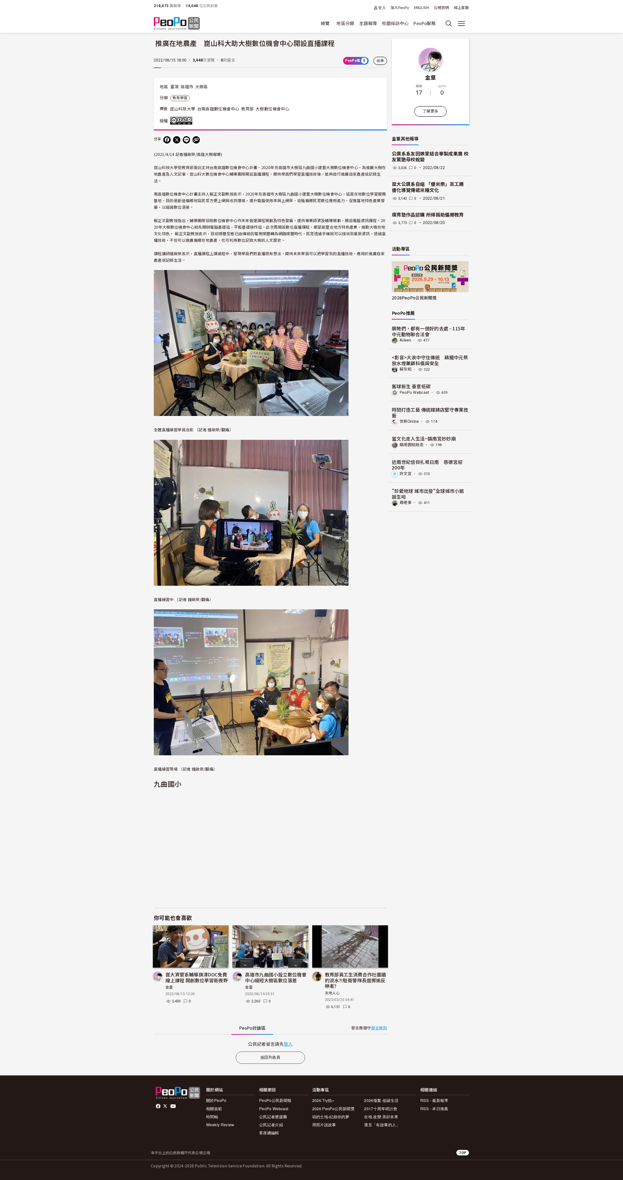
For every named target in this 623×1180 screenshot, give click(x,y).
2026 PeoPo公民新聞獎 (333, 1108)
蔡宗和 (406, 369)
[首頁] (177, 24)
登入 (382, 7)
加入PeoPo (400, 8)
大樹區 (201, 86)
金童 (169, 987)
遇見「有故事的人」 (382, 1124)
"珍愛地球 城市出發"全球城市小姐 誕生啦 (428, 493)
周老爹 (406, 502)
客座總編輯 (269, 1132)
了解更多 (430, 111)
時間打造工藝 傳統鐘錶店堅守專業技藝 (430, 412)
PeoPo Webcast (414, 392)
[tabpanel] (270, 1044)
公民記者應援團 (273, 1116)
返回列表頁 (270, 1057)
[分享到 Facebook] (167, 140)
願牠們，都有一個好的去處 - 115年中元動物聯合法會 (428, 331)
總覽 (325, 23)
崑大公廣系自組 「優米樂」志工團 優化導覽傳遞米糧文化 (428, 187)
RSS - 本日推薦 (434, 1108)
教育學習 (180, 98)
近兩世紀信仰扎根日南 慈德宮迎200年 (427, 465)
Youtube (173, 1106)
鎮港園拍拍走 (411, 444)
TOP (462, 1152)
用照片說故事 (324, 1124)
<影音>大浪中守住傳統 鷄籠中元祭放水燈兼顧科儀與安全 (430, 360)
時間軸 (212, 1116)
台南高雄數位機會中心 (218, 109)
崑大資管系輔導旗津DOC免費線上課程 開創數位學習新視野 (196, 977)
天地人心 (332, 993)
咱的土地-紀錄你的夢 (330, 1116)
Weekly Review (220, 1124)
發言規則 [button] (379, 1028)
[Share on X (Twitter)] (176, 140)
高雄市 (187, 86)
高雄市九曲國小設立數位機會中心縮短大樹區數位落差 (275, 977)
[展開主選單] (461, 23)
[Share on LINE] (186, 140)
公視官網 (441, 8)
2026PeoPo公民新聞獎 (414, 298)
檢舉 (380, 61)
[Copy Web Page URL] (196, 140)
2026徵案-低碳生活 (381, 1100)
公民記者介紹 (271, 1124)
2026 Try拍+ (323, 1100)
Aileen (405, 340)
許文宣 (406, 473)
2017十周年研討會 (380, 1108)
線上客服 (461, 8)
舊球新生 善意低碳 (411, 386)
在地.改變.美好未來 (381, 1116)
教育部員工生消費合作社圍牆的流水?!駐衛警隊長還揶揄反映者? (355, 980)
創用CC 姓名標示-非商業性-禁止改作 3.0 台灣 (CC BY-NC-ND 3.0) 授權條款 (182, 121)
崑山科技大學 (182, 109)
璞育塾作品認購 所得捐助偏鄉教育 (428, 215)
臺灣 (174, 86)
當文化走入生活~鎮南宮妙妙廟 (424, 438)
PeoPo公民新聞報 (275, 1100)
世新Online (409, 421)
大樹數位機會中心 (272, 109)
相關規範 (214, 1108)
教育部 (247, 109)
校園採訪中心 (395, 23)
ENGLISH (421, 8)
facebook (158, 1106)
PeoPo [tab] (252, 1028)
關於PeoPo (216, 1100)
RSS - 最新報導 (434, 1100)
